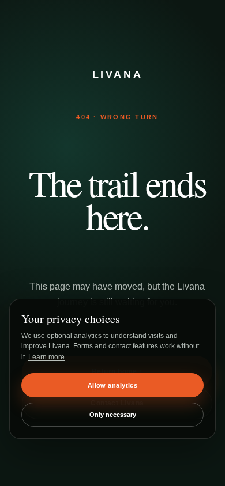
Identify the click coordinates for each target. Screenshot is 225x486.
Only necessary (112, 414)
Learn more (46, 357)
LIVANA (117, 74)
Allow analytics (113, 385)
